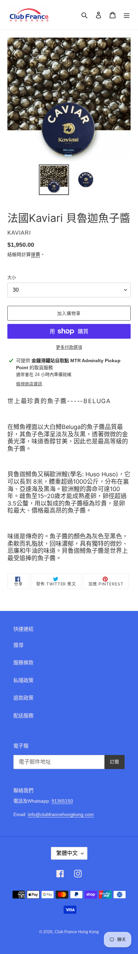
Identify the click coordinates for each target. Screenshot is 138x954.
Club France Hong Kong (77, 931)
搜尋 (18, 645)
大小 (11, 277)
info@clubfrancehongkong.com (61, 814)
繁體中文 (67, 853)
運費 (35, 254)
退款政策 (23, 698)
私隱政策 (23, 680)
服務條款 (23, 662)
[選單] (127, 15)
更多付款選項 (69, 347)
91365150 (62, 801)
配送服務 (23, 715)
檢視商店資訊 (29, 383)
